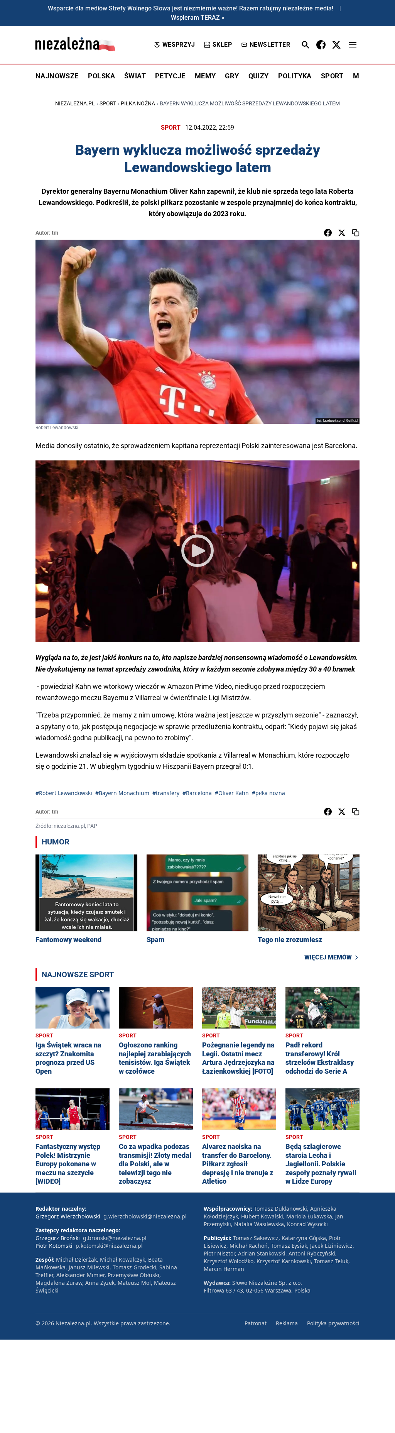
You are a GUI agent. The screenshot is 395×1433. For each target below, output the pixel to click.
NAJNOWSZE (57, 76)
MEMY (205, 76)
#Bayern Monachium (122, 793)
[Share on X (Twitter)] (342, 233)
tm (55, 233)
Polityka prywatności (333, 1323)
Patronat (256, 1323)
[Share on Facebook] (328, 233)
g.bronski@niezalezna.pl (115, 1238)
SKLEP (222, 44)
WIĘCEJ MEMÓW (328, 957)
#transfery (165, 793)
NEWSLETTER (270, 44)
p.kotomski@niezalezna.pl (109, 1245)
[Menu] (353, 45)
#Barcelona (197, 793)
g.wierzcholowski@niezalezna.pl (145, 1216)
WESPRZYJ (178, 44)
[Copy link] (356, 233)
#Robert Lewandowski (63, 793)
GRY (232, 76)
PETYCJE (170, 76)
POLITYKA (295, 76)
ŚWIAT (135, 76)
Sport (108, 103)
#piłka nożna (268, 793)
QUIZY (258, 76)
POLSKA (101, 76)
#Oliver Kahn (232, 793)
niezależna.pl (75, 103)
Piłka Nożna (138, 103)
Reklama (287, 1323)
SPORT (332, 76)
